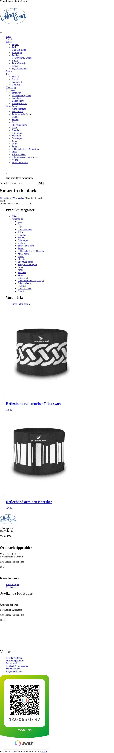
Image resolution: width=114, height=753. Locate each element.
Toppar (15, 44)
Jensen (15, 146)
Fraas (14, 151)
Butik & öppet (12, 584)
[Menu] (1, 32)
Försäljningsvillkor (14, 660)
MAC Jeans (17, 111)
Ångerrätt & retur (14, 671)
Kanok (21, 291)
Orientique (17, 138)
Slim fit (15, 76)
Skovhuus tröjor (19, 125)
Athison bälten (19, 154)
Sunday (15, 119)
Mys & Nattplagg (20, 68)
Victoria (21, 243)
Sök (40, 183)
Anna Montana (19, 109)
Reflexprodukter (19, 103)
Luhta (14, 143)
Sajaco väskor (24, 283)
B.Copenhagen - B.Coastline (31, 251)
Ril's (20, 227)
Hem (8, 36)
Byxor (9, 71)
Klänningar (17, 52)
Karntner (22, 286)
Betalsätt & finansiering (17, 666)
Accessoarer (11, 90)
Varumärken (11, 106)
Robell (15, 117)
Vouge (15, 159)
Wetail (44, 751)
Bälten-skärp (18, 100)
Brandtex (16, 130)
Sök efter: (4, 183)
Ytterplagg (11, 87)
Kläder (9, 42)
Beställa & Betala (14, 658)
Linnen (15, 66)
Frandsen (22, 272)
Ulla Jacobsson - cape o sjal (31, 280)
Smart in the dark (20, 162)
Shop (8, 198)
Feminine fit (17, 82)
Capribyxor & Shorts (21, 58)
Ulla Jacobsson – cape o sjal (25, 157)
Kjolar (15, 60)
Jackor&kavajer (19, 63)
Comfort (16, 84)
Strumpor (16, 92)
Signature (16, 135)
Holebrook (17, 133)
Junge (14, 141)
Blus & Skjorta (19, 50)
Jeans (8, 74)
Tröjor (15, 47)
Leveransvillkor (13, 663)
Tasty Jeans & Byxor (21, 114)
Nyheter (10, 39)
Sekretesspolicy (13, 668)
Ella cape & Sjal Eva (21, 95)
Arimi (14, 127)
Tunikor (15, 55)
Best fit (15, 79)
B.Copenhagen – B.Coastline (25, 149)
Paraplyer (16, 98)
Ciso (20, 221)
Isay (14, 122)
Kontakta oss (12, 587)
